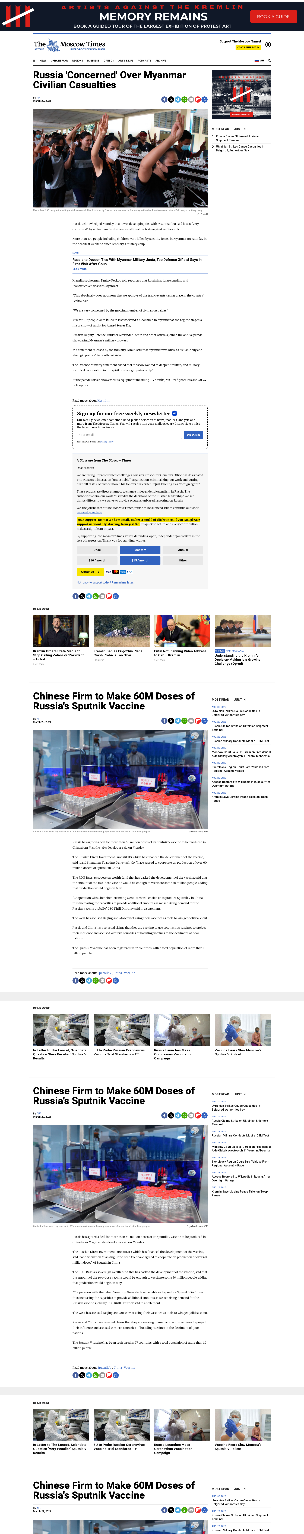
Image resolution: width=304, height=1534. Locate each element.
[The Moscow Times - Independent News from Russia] (69, 45)
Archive (161, 60)
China (117, 973)
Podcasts (144, 60)
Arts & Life (125, 60)
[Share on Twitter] (171, 99)
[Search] (269, 61)
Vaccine (129, 973)
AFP (39, 97)
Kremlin (103, 400)
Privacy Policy (106, 441)
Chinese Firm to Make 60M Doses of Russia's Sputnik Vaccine (114, 701)
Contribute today (248, 47)
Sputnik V (104, 973)
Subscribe (194, 434)
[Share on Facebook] (164, 99)
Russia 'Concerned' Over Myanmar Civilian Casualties (109, 80)
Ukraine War (59, 60)
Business (93, 60)
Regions (77, 60)
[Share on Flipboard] (198, 99)
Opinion (109, 60)
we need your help (89, 512)
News (43, 60)
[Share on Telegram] (178, 99)
